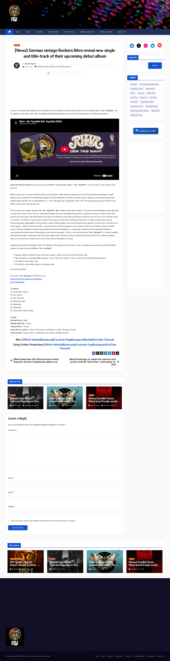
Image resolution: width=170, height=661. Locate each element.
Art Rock (133, 84)
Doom (132, 93)
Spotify (88, 339)
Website (11, 506)
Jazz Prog (133, 97)
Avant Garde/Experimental (148, 84)
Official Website (31, 339)
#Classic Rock (43, 66)
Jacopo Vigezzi (30, 64)
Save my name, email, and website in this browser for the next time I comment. (43, 521)
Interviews (53, 32)
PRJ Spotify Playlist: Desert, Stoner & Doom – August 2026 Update (24, 564)
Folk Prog (140, 93)
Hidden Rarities (87, 32)
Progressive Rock (136, 106)
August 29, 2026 (18, 569)
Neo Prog (153, 97)
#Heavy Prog (55, 66)
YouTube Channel (103, 339)
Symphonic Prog (136, 115)
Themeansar (46, 656)
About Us (121, 32)
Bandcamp (47, 339)
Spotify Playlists (17, 559)
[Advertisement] (146, 177)
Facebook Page (62, 339)
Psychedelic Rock (152, 106)
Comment (12, 430)
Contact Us (69, 32)
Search (133, 57)
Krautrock (143, 97)
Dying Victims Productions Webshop (26, 279)
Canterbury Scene (136, 89)
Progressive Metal (147, 102)
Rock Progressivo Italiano (139, 111)
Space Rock (155, 111)
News (28, 32)
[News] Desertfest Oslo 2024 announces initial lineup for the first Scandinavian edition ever (36, 360)
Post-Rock (134, 102)
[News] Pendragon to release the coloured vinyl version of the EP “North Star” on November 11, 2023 (92, 362)
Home (18, 32)
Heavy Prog (151, 93)
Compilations (105, 32)
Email (11, 492)
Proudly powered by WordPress (16, 656)
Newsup (36, 656)
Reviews (39, 32)
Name (11, 478)
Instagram (78, 339)
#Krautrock (66, 66)
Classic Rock (150, 89)
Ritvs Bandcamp (17, 282)
